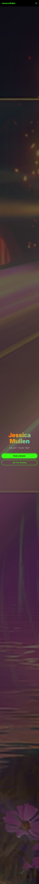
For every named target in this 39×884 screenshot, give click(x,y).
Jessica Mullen (8, 3)
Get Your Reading (19, 463)
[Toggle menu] (36, 3)
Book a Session (20, 456)
